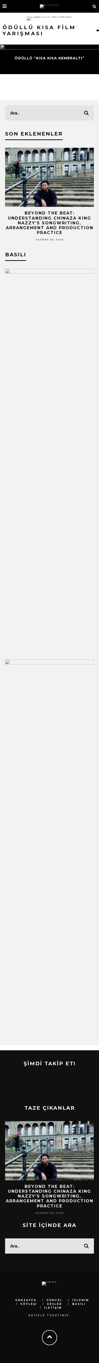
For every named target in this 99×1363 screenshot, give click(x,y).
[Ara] (94, 6)
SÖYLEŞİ (28, 1304)
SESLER (54, 1304)
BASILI (79, 1304)
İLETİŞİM (53, 1307)
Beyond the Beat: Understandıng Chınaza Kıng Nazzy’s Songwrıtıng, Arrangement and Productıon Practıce (49, 223)
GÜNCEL (54, 1300)
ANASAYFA (26, 1300)
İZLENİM (80, 1300)
